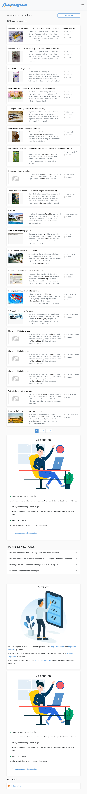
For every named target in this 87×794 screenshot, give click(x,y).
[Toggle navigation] (83, 5)
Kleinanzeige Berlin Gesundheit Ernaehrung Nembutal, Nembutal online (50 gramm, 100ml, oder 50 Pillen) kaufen (42, 48)
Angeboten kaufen (57, 647)
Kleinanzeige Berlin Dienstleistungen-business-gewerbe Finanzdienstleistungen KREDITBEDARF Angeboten (41, 68)
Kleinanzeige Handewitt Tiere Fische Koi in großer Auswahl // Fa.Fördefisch (33, 289)
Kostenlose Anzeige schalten (25, 533)
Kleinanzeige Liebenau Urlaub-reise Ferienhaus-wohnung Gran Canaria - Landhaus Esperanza (40, 249)
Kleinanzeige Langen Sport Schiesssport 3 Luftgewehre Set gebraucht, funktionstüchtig (38, 107)
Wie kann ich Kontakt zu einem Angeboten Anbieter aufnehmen (34, 553)
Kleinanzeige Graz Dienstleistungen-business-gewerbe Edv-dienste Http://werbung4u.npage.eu (41, 229)
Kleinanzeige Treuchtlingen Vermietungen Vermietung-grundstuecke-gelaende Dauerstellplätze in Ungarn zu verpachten (42, 410)
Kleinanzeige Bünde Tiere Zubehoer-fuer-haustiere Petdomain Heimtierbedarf (34, 169)
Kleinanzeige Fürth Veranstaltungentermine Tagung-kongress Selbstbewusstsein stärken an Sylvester (43, 127)
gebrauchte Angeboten (43, 660)
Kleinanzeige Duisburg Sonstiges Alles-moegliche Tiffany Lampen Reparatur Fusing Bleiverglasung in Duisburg (43, 190)
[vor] (47, 431)
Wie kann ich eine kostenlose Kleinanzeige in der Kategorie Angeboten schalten (40, 559)
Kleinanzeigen (16, 786)
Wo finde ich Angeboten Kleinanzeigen (24, 571)
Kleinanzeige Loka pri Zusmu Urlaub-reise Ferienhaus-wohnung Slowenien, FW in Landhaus (39, 329)
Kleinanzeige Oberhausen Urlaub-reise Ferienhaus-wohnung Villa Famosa (33, 209)
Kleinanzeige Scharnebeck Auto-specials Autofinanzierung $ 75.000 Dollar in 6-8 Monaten (38, 309)
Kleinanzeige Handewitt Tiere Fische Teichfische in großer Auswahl (30, 389)
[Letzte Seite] (50, 431)
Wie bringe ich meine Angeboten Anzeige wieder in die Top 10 (33, 565)
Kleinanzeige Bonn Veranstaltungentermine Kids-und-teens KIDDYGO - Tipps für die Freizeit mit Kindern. (41, 270)
